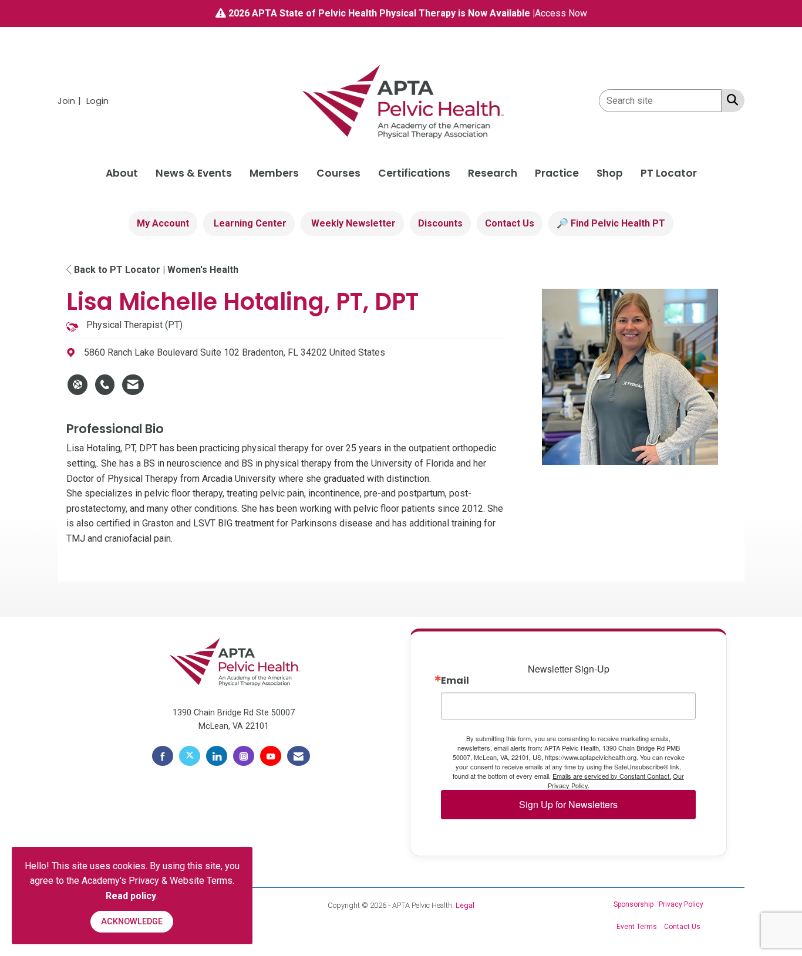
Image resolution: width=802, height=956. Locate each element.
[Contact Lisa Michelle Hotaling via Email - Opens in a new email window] (133, 385)
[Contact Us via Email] (298, 756)
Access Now (561, 13)
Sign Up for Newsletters (568, 804)
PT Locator (669, 173)
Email (455, 680)
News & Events (194, 173)
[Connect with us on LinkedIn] (216, 756)
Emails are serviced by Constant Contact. (611, 776)
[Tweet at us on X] (189, 756)
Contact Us (509, 223)
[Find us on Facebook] (162, 756)
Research (492, 173)
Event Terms (636, 927)
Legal (465, 905)
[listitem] (71, 100)
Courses (338, 173)
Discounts (440, 223)
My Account (163, 223)
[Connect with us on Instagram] (243, 756)
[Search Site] (730, 99)
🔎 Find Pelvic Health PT (611, 223)
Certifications (414, 173)
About (122, 173)
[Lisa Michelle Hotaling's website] (77, 385)
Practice (557, 173)
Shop (610, 173)
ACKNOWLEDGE (132, 922)
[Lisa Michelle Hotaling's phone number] (105, 385)
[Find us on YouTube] (270, 756)
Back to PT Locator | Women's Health (155, 269)
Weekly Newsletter (352, 223)
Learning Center (249, 223)
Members (274, 173)
